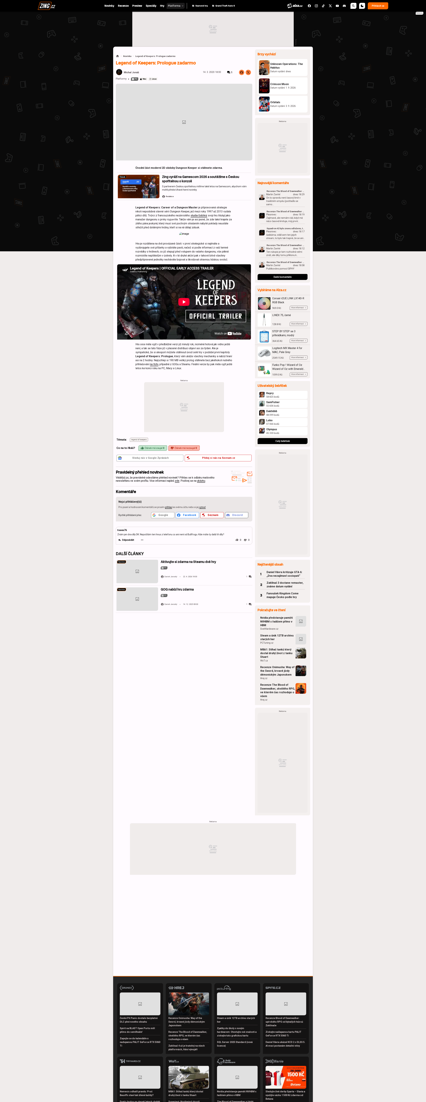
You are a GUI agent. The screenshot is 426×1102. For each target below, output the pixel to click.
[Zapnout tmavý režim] (362, 6)
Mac (144, 79)
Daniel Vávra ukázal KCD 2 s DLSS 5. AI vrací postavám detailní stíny (285, 1044)
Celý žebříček (282, 441)
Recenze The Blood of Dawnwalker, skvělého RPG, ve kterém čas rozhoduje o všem (277, 690)
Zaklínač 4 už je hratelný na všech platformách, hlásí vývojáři (186, 1047)
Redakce (170, 196)
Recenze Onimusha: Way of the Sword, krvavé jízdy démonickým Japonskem (277, 671)
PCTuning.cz (266, 642)
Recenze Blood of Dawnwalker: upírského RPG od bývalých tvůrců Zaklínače (284, 1022)
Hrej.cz (263, 678)
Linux (154, 79)
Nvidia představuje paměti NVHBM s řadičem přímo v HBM (276, 621)
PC (136, 79)
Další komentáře (283, 277)
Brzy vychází (267, 54)
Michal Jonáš (131, 72)
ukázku (201, 480)
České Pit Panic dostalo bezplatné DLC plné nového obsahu (139, 1020)
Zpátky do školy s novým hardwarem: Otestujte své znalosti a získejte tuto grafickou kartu (237, 1032)
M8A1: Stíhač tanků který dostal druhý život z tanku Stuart (276, 653)
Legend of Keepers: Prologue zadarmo (155, 56)
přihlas (168, 507)
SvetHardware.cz (269, 628)
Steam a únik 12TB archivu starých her (277, 637)
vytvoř (202, 507)
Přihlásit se (378, 5)
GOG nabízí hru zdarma (177, 589)
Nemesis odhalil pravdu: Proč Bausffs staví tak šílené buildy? (137, 1093)
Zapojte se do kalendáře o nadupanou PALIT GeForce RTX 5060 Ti (140, 1042)
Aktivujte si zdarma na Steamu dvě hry (188, 562)
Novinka (127, 56)
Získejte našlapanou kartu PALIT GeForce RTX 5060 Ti (283, 1034)
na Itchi (154, 364)
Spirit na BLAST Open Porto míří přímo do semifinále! (137, 1030)
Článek (122, 177)
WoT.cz (264, 660)
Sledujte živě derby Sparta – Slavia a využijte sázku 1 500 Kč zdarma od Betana (285, 1095)
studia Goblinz (199, 215)
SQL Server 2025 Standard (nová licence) (235, 1044)
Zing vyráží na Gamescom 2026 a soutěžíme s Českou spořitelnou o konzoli (200, 179)
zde (177, 480)
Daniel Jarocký (170, 577)
